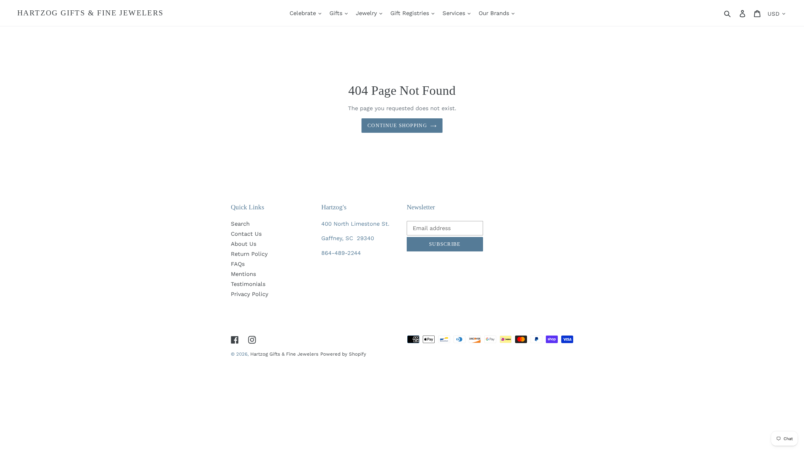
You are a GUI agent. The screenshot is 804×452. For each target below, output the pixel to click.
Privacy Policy (249, 294)
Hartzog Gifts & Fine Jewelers (90, 13)
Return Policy (249, 253)
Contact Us (246, 233)
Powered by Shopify (343, 354)
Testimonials (248, 284)
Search (240, 223)
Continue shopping (397, 125)
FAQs (238, 264)
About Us (243, 243)
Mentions (243, 274)
